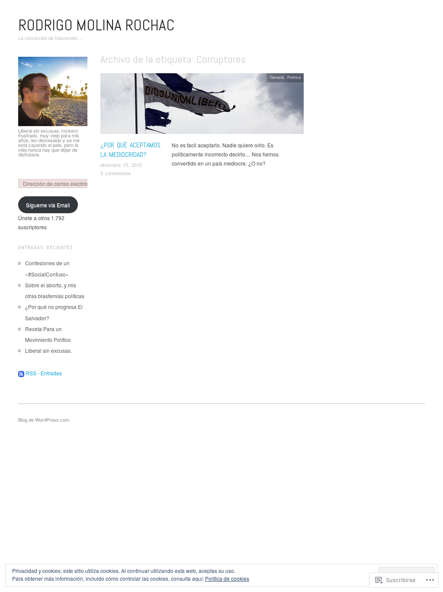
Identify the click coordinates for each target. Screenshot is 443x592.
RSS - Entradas (44, 373)
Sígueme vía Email (48, 204)
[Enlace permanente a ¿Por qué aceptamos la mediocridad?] (202, 105)
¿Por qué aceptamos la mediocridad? (130, 149)
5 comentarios (115, 172)
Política (294, 77)
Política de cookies (227, 578)
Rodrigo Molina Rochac (96, 25)
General (277, 77)
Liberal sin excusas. (48, 350)
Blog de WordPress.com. (44, 419)
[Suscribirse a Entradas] (21, 373)
